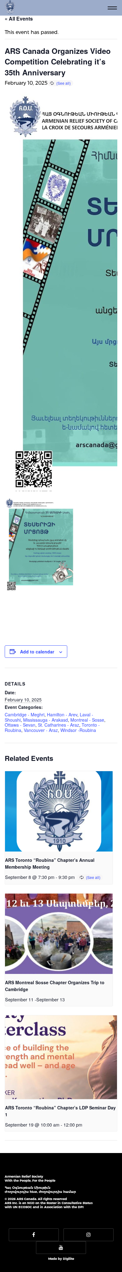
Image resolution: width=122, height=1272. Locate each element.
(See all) (63, 83)
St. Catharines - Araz (58, 725)
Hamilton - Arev (62, 714)
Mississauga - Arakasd (45, 720)
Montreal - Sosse (87, 720)
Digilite (68, 1259)
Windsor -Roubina (78, 730)
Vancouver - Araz (41, 730)
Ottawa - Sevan (20, 725)
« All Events (19, 18)
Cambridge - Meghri (24, 714)
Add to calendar (37, 651)
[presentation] (59, 811)
